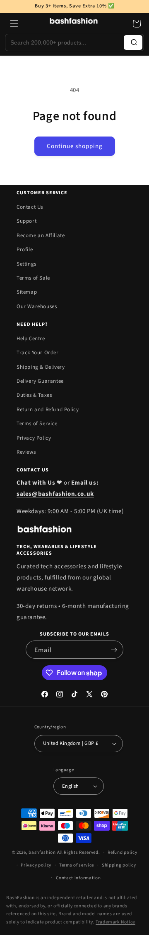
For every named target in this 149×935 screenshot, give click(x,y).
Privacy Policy (34, 438)
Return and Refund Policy (48, 409)
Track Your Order (38, 352)
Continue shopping (75, 146)
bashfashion (42, 852)
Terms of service (76, 865)
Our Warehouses (37, 306)
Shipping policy (119, 865)
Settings (26, 264)
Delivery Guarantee (40, 381)
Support (26, 221)
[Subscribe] (114, 650)
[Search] (133, 42)
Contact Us (30, 207)
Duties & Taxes (34, 395)
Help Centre (31, 338)
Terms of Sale (33, 278)
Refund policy (122, 852)
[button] (14, 23)
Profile (25, 249)
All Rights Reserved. (78, 852)
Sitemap (27, 292)
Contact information (78, 878)
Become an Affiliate (41, 235)
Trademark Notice (115, 922)
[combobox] (64, 42)
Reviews (26, 452)
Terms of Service (37, 423)
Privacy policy (36, 865)
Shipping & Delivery (41, 367)
